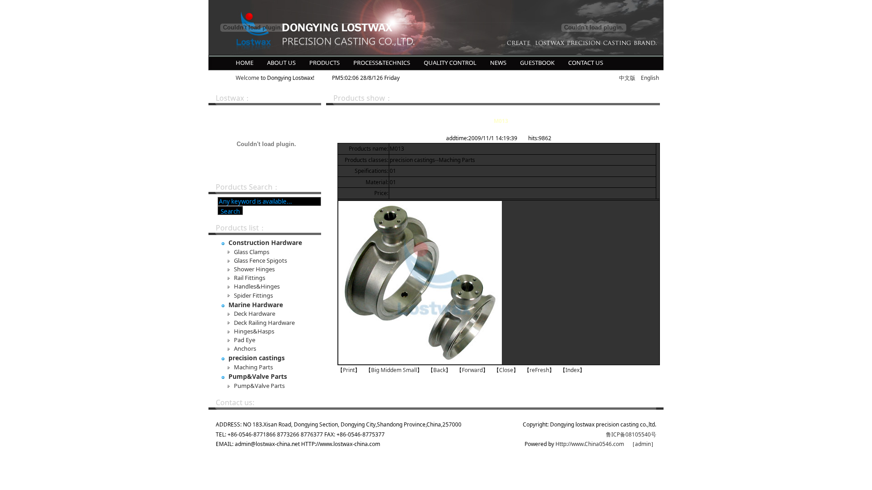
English (650, 78)
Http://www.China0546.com (589, 444)
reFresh (539, 370)
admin (643, 444)
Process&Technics (381, 63)
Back (439, 370)
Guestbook (537, 63)
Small (410, 370)
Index (572, 370)
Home (244, 63)
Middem (391, 370)
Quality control (450, 63)
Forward (472, 370)
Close (506, 370)
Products (324, 63)
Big (375, 370)
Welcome (247, 78)
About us (281, 63)
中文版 (627, 78)
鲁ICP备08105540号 (631, 434)
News (498, 63)
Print (349, 370)
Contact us (585, 63)
